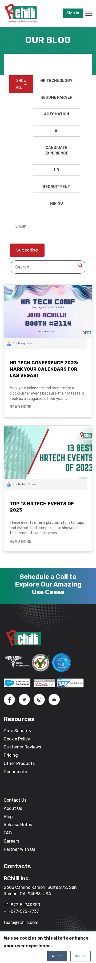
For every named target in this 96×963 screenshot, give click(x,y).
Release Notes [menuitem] (18, 824)
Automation (56, 114)
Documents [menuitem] (15, 771)
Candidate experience (56, 150)
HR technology (56, 80)
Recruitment (56, 187)
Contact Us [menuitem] (15, 800)
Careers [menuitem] (11, 841)
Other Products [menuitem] (19, 763)
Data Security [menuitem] (17, 730)
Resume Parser (57, 97)
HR (56, 170)
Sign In (73, 13)
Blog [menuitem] (8, 816)
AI (56, 131)
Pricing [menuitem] (11, 755)
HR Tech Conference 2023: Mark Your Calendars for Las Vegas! (44, 369)
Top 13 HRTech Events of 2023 (42, 507)
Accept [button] (57, 956)
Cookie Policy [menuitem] (17, 739)
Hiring (56, 203)
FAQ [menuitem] (8, 832)
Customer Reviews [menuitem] (22, 747)
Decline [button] (80, 956)
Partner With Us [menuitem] (19, 849)
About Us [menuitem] (13, 808)
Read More (20, 407)
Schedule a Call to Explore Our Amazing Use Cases (48, 584)
